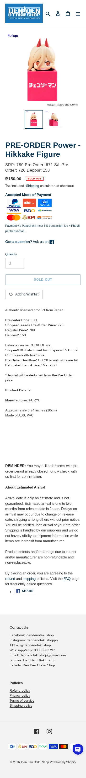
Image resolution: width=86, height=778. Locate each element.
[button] (78, 749)
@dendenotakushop (35, 645)
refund (10, 579)
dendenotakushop (40, 635)
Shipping (32, 186)
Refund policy (20, 690)
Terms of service (22, 700)
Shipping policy (21, 705)
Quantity (11, 254)
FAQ (67, 579)
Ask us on (27, 242)
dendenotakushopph (42, 640)
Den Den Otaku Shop (39, 660)
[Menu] (78, 13)
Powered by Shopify (63, 762)
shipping (29, 579)
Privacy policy (20, 695)
